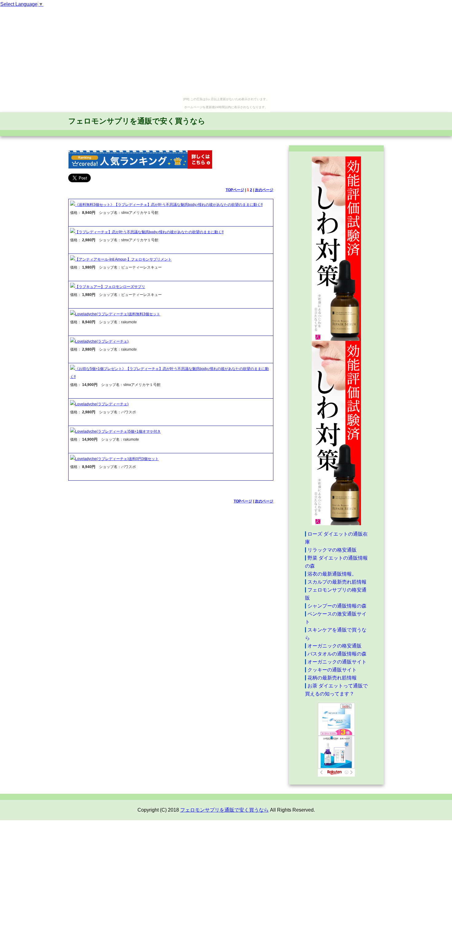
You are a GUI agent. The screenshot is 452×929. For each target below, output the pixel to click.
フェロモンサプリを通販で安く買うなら (136, 121)
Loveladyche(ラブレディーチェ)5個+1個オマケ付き (118, 431)
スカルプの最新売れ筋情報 (337, 582)
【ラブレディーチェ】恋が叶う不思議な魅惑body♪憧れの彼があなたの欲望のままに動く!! (149, 232)
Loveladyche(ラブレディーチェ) (102, 341)
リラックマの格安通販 (332, 550)
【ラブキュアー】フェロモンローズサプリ (110, 287)
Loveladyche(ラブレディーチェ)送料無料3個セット (117, 314)
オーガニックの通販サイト (337, 661)
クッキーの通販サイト (332, 669)
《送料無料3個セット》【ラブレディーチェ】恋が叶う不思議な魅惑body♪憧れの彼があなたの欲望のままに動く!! (169, 205)
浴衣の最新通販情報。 (332, 574)
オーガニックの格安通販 (334, 645)
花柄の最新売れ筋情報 (332, 677)
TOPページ (235, 190)
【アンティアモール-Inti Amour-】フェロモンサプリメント (123, 259)
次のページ (264, 190)
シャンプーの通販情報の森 (337, 605)
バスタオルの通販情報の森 (337, 653)
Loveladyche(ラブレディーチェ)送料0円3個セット (117, 459)
